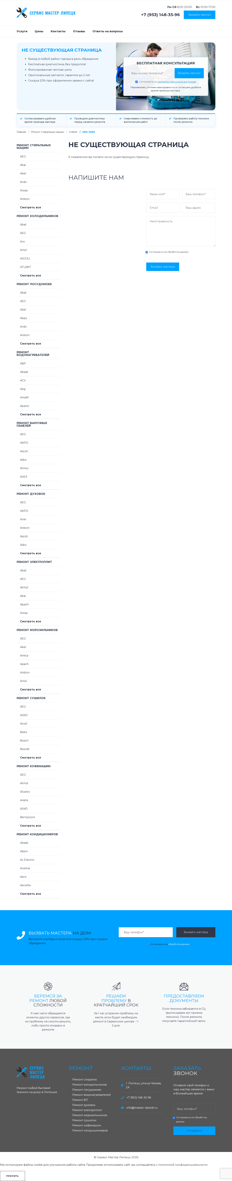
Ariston (25, 199)
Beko (23, 732)
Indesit (73, 131)
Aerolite (25, 885)
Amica (24, 655)
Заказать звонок (199, 14)
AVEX (23, 476)
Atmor (24, 468)
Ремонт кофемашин (33, 766)
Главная (21, 131)
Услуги (22, 31)
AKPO (24, 442)
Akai (23, 165)
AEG (23, 156)
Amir (23, 519)
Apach (24, 604)
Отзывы (79, 31)
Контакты (58, 31)
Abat (23, 224)
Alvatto (25, 791)
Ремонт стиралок (84, 1079)
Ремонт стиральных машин (47, 131)
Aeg (22, 389)
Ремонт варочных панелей (32, 424)
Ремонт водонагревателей (33, 354)
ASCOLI (25, 258)
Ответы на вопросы (108, 31)
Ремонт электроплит (34, 562)
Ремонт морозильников (37, 630)
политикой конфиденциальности (183, 1164)
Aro (22, 241)
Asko (23, 459)
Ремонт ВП (80, 1100)
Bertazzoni (27, 817)
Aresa (24, 190)
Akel (23, 173)
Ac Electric (27, 859)
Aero (23, 876)
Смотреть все (30, 207)
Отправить (194, 1130)
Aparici (24, 406)
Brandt (25, 749)
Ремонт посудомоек (34, 284)
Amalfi (24, 397)
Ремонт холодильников (37, 216)
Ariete (24, 800)
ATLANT (25, 267)
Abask (24, 372)
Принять (12, 1176)
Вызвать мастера (163, 266)
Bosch (24, 740)
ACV (23, 380)
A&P (23, 363)
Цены (39, 31)
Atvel (23, 723)
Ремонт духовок (31, 493)
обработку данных (178, 252)
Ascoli (24, 451)
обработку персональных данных (176, 82)
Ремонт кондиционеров (37, 834)
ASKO (24, 715)
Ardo (23, 182)
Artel (23, 250)
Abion (24, 851)
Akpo (23, 318)
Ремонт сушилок (31, 698)
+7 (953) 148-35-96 (160, 14)
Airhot (24, 587)
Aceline (25, 868)
